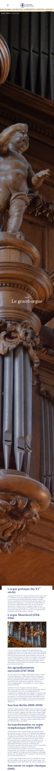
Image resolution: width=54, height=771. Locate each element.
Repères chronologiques (5, 9)
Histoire (8, 13)
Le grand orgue (48, 9)
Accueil (3, 13)
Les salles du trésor (40, 9)
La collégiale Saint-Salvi (29, 9)
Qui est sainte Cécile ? (17, 9)
